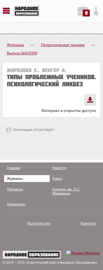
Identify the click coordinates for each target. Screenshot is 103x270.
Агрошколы (16, 204)
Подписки (15, 189)
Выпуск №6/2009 (22, 53)
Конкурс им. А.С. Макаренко (66, 191)
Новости (59, 168)
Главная (13, 168)
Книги (57, 179)
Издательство (39, 223)
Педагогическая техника (63, 45)
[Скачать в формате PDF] (90, 100)
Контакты (88, 223)
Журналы (15, 45)
